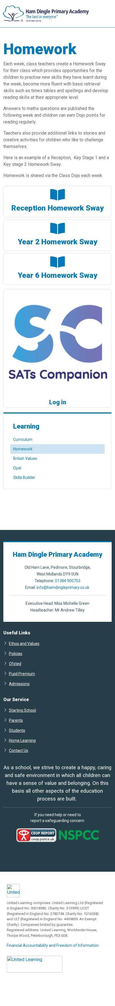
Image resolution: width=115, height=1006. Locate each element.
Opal (17, 468)
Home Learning (22, 740)
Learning (26, 426)
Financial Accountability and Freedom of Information (53, 945)
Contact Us (18, 750)
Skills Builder (24, 477)
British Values (25, 458)
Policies (15, 653)
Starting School (22, 710)
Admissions (19, 684)
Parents (16, 720)
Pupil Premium (22, 674)
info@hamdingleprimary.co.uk (63, 587)
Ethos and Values (24, 643)
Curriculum (22, 439)
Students (17, 730)
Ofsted (15, 663)
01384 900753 (67, 581)
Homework (22, 449)
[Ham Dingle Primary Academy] (44, 13)
